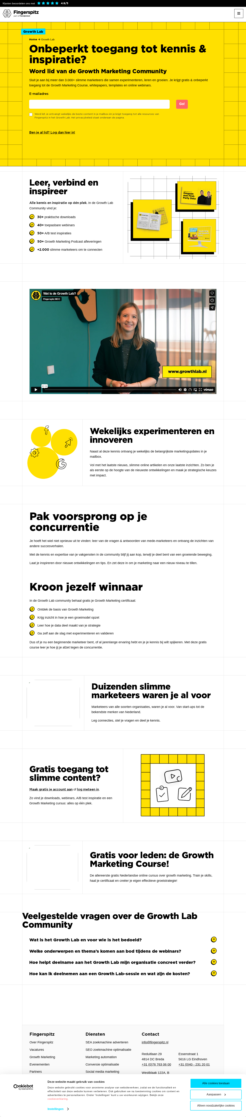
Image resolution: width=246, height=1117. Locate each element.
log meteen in (88, 789)
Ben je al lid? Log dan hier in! (52, 132)
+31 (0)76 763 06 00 (156, 1064)
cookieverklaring (58, 1098)
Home (33, 39)
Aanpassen (214, 1094)
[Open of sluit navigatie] (238, 13)
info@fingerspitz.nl (155, 1042)
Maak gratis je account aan (51, 789)
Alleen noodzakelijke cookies (216, 1105)
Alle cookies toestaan (216, 1083)
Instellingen (56, 1109)
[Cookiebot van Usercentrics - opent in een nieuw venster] (23, 1087)
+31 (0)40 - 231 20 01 (194, 1064)
